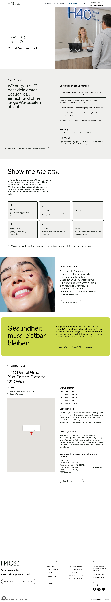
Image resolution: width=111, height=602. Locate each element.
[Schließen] (38, 427)
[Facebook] (94, 589)
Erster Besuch (51, 573)
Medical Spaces (52, 576)
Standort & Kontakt (52, 569)
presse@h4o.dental (98, 585)
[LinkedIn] (103, 589)
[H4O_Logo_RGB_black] (14, 2)
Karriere (49, 580)
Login (51, 583)
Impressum (107, 599)
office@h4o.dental (98, 577)
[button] (31, 433)
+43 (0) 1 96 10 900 (99, 575)
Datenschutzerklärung (95, 599)
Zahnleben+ (50, 566)
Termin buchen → (9, 581)
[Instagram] (99, 589)
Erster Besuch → (27, 581)
